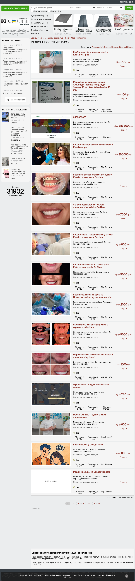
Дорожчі (116, 47)
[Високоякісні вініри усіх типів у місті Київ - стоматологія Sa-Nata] (51, 274)
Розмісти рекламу (39, 26)
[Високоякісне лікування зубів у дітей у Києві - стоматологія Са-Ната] (51, 244)
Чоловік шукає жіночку (13, 93)
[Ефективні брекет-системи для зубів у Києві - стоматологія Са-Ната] (51, 184)
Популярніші (97, 47)
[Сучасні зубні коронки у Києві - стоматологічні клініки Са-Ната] (51, 214)
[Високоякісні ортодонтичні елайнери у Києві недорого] (51, 154)
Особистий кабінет (39, 30)
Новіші (130, 47)
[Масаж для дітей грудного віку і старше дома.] (51, 424)
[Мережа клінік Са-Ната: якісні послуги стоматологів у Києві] (51, 364)
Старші (123, 47)
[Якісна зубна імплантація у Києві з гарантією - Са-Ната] (51, 334)
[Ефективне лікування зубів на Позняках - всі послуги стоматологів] (51, 304)
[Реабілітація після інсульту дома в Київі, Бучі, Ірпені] (51, 62)
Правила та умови (39, 23)
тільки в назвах (40, 11)
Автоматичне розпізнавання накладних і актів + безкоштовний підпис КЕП (14, 50)
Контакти (35, 33)
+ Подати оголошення (15, 8)
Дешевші (107, 47)
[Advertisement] (82, 527)
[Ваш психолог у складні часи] (51, 454)
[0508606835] (51, 127)
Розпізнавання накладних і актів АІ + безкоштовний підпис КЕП (14, 63)
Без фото (51, 481)
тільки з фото (56, 11)
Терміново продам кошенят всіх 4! (15, 85)
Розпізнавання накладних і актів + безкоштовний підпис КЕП (14, 74)
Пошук (129, 8)
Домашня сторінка (39, 16)
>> (98, 503)
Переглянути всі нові (15, 100)
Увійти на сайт (126, 2)
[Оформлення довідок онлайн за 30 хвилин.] (51, 394)
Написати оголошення (41, 19)
